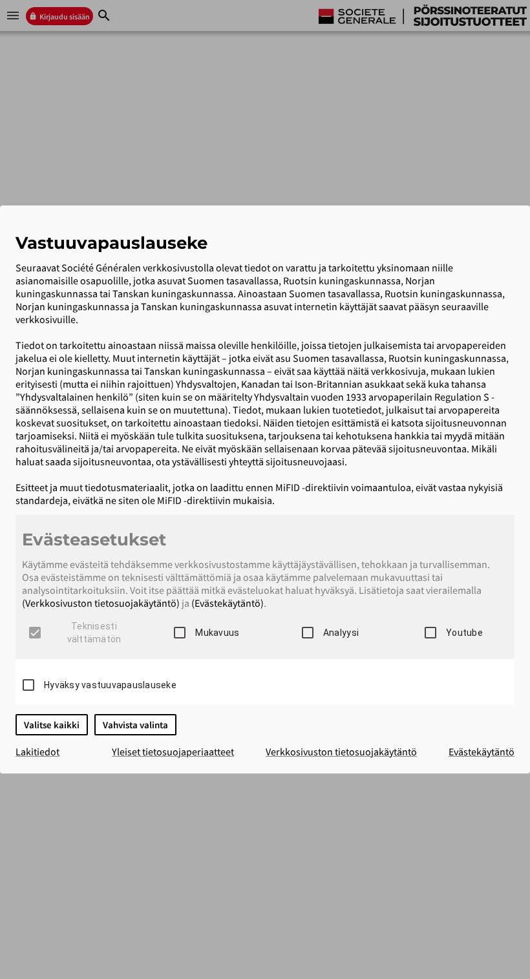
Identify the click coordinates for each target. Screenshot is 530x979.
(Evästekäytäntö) (227, 602)
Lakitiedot (37, 751)
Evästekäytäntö (481, 751)
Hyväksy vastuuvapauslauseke (110, 685)
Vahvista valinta (135, 725)
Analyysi (341, 632)
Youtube (464, 632)
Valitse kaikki (52, 725)
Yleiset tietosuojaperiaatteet (173, 751)
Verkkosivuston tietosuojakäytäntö (341, 751)
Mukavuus (217, 632)
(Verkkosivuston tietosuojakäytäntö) (101, 602)
